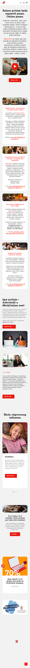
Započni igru (8, 326)
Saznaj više (14, 80)
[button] (20, 3)
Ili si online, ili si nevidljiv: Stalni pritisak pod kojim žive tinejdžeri (15, 518)
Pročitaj (14, 534)
